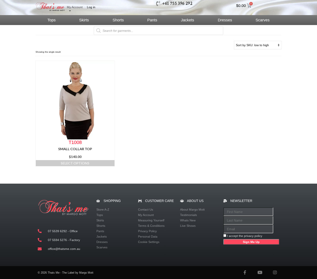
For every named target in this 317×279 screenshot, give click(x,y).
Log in (91, 7)
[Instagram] (275, 272)
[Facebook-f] (244, 272)
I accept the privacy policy (244, 236)
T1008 (75, 142)
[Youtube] (260, 272)
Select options (75, 163)
